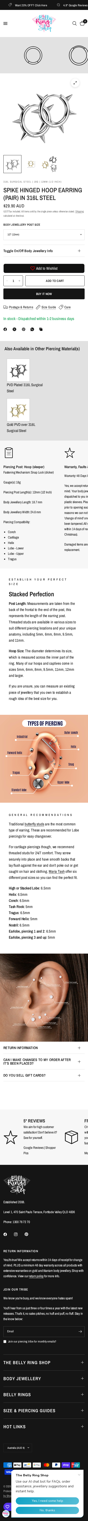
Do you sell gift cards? (24, 1075)
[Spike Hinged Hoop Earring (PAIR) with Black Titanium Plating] (27, 370)
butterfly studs (34, 824)
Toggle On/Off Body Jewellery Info (28, 250)
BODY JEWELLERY (22, 1378)
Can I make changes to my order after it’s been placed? (37, 1061)
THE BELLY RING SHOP (27, 1362)
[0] (81, 23)
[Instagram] (19, 1234)
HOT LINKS (14, 1426)
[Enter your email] (80, 1331)
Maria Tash (57, 871)
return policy (36, 1276)
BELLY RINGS (17, 1394)
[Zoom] (75, 83)
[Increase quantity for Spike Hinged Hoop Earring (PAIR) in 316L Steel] (19, 281)
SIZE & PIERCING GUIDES (29, 1410)
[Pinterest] (24, 329)
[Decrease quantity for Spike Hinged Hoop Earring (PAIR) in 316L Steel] (7, 281)
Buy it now (44, 294)
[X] (15, 329)
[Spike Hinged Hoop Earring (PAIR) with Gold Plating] (27, 409)
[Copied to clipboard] (41, 329)
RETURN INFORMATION (20, 1047)
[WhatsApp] (33, 329)
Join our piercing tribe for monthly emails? (32, 1341)
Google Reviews (33, 1147)
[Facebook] (6, 329)
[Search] (74, 23)
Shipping (79, 211)
